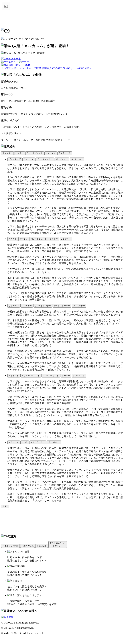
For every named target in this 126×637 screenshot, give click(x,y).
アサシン (24, 239)
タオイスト (14, 375)
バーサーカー (77, 159)
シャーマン (51, 153)
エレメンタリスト (51, 375)
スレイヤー (27, 305)
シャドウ (54, 239)
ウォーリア (29, 159)
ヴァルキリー (54, 442)
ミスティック (65, 153)
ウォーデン (14, 305)
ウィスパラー (79, 305)
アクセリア (14, 442)
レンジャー (66, 239)
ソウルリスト (79, 375)
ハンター (20, 153)
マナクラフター (38, 442)
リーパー (66, 375)
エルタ (25, 442)
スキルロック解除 (10, 546)
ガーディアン (62, 159)
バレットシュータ (39, 239)
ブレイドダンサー (43, 305)
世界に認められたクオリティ (58, 544)
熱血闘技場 (42, 546)
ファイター (7, 153)
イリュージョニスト (31, 375)
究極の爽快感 (27, 546)
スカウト (13, 239)
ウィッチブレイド (35, 153)
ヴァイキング (15, 159)
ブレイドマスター (45, 159)
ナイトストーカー (62, 305)
